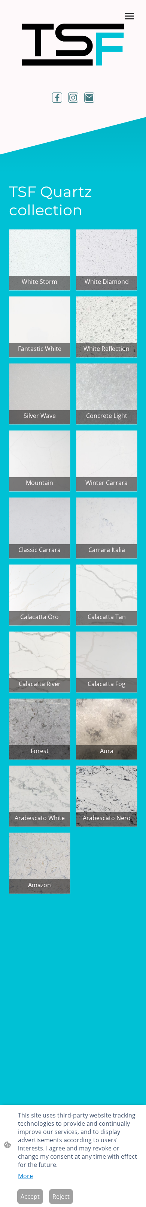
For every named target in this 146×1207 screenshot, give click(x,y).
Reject (61, 1196)
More (25, 1176)
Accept (30, 1196)
